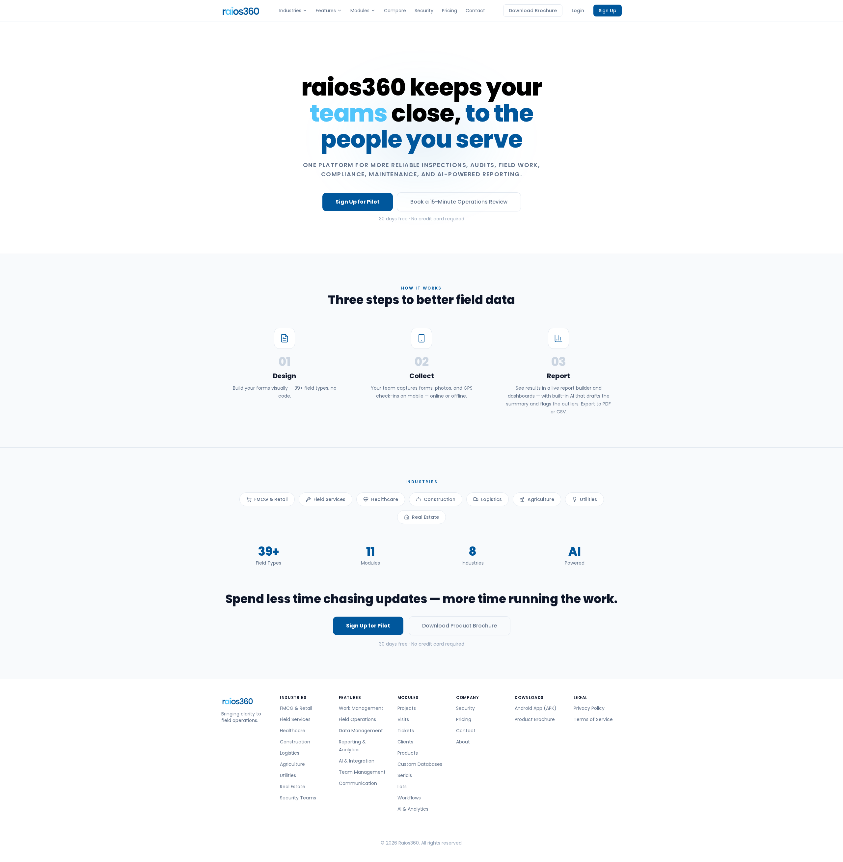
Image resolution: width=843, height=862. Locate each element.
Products (407, 753)
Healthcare (384, 499)
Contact (475, 10)
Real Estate (425, 517)
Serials (404, 775)
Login (578, 10)
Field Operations (357, 719)
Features (326, 10)
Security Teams (298, 797)
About (463, 741)
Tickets (405, 730)
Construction (439, 499)
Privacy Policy (589, 708)
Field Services (329, 499)
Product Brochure (535, 719)
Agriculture (541, 499)
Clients (405, 741)
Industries (290, 10)
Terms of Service (593, 719)
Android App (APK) (536, 708)
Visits (403, 719)
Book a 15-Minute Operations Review (458, 202)
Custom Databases (419, 764)
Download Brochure (533, 10)
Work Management (361, 708)
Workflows (409, 797)
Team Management (362, 772)
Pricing (449, 10)
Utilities (588, 499)
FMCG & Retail (271, 499)
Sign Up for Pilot (358, 202)
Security (424, 10)
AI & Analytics (412, 809)
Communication (358, 783)
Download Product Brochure (459, 625)
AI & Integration (356, 761)
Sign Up (607, 10)
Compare (395, 10)
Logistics (491, 499)
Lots (402, 786)
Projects (406, 708)
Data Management (361, 730)
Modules (359, 10)
